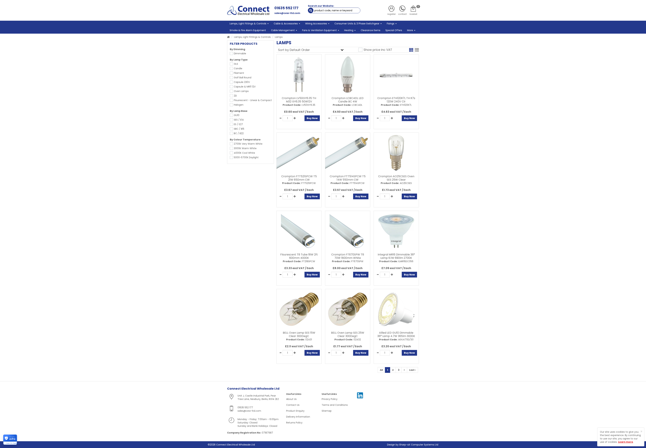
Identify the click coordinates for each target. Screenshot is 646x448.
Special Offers (393, 30)
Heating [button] (349, 30)
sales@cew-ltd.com (287, 13)
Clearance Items (370, 30)
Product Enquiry (295, 411)
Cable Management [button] (283, 30)
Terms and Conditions (335, 405)
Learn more (625, 442)
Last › (412, 370)
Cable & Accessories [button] (286, 23)
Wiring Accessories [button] (316, 23)
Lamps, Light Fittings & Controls (252, 37)
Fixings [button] (391, 23)
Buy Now (312, 118)
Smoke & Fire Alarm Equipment (248, 30)
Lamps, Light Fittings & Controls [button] (248, 23)
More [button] (410, 30)
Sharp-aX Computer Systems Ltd (418, 444)
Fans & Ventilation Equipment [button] (319, 30)
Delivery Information (298, 416)
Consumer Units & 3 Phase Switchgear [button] (357, 23)
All (381, 370)
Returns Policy (294, 422)
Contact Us (292, 405)
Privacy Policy (329, 399)
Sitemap (327, 411)
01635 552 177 (286, 8)
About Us (291, 399)
